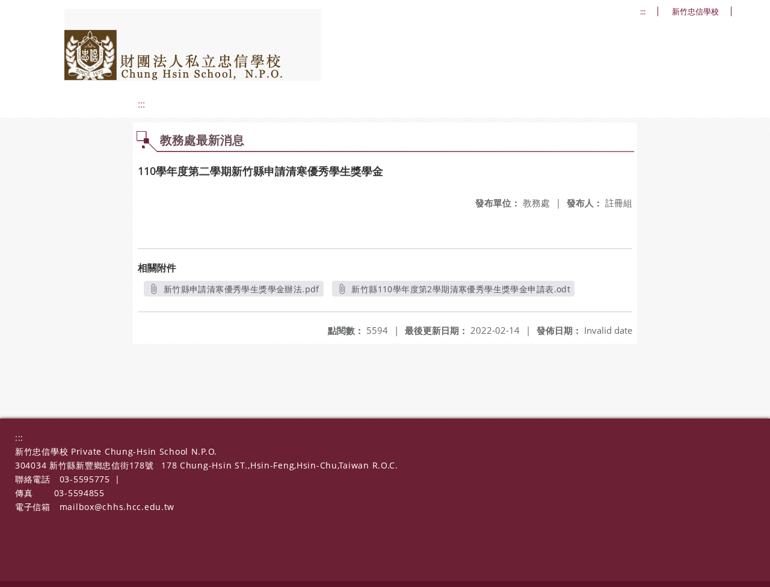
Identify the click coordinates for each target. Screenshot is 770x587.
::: (642, 12)
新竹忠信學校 (695, 12)
